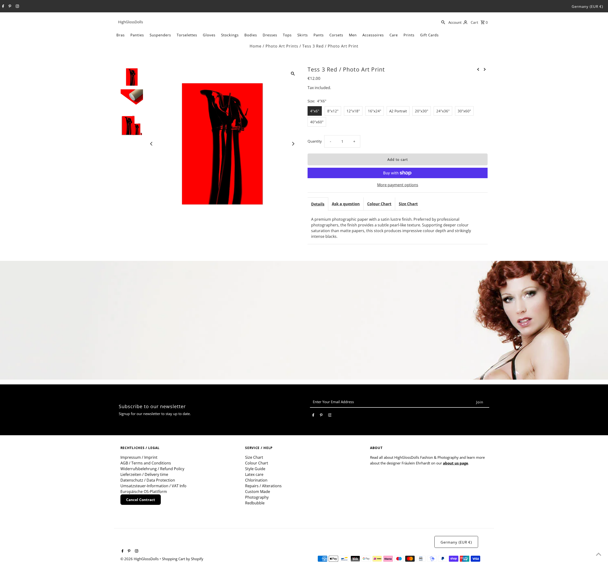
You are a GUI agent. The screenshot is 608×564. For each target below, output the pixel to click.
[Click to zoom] (293, 73)
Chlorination (256, 480)
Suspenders (160, 35)
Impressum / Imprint (138, 457)
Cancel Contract (140, 499)
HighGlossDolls (130, 21)
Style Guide (255, 468)
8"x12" (332, 111)
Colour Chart (379, 203)
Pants (319, 35)
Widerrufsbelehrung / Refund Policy (152, 468)
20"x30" (421, 111)
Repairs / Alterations (263, 485)
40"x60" (316, 121)
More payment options (397, 184)
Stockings (230, 35)
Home (255, 46)
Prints (409, 35)
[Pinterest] (9, 6)
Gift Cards (429, 35)
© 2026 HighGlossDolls (140, 558)
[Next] (293, 144)
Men (353, 35)
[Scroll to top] (598, 554)
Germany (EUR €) (587, 6)
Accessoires (373, 35)
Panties (137, 35)
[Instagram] (16, 6)
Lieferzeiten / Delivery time (144, 474)
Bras (120, 35)
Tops (287, 35)
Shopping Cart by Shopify (182, 558)
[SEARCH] (443, 22)
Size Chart (408, 203)
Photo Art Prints (282, 46)
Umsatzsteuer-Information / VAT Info (153, 485)
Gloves (209, 35)
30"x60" (464, 111)
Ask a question (346, 203)
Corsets (336, 35)
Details (317, 204)
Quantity (315, 141)
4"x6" (314, 111)
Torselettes (187, 35)
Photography (257, 497)
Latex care (254, 474)
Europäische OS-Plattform (143, 491)
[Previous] (152, 144)
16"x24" (374, 111)
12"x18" (353, 111)
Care (394, 35)
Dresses (270, 35)
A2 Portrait (398, 111)
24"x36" (443, 111)
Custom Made (257, 491)
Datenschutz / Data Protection (147, 480)
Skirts (302, 35)
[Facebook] (2, 6)
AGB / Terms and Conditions (145, 463)
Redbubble (255, 503)
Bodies (250, 35)
